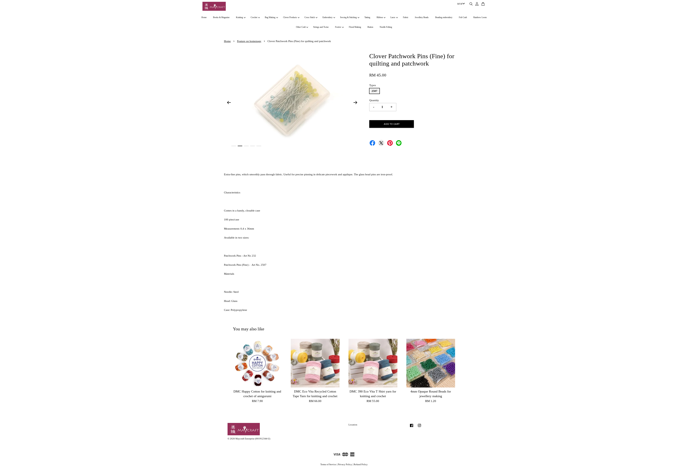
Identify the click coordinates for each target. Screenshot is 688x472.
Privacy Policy (345, 464)
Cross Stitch (309, 17)
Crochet (254, 17)
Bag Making (270, 17)
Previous (228, 102)
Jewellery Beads (422, 17)
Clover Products (290, 17)
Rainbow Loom (480, 17)
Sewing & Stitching (348, 17)
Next (355, 102)
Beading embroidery (443, 17)
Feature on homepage (249, 41)
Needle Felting (386, 27)
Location (352, 424)
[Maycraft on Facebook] (411, 427)
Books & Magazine (221, 17)
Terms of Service (328, 464)
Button (370, 27)
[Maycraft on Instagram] (419, 427)
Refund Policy (361, 464)
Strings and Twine (321, 27)
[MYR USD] (460, 4)
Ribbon (380, 17)
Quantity (374, 100)
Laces (392, 17)
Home (204, 17)
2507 (374, 91)
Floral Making (355, 27)
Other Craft (301, 27)
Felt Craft (463, 17)
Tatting (367, 17)
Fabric (405, 17)
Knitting (239, 17)
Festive (338, 27)
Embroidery (327, 17)
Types (372, 85)
